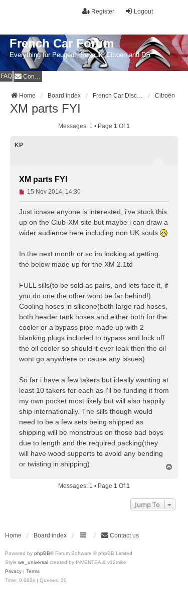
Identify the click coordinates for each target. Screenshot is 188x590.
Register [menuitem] (102, 11)
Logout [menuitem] (143, 11)
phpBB (42, 553)
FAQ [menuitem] (6, 76)
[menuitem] (28, 76)
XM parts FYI (45, 108)
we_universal (33, 562)
